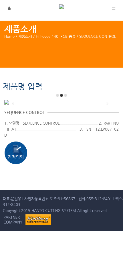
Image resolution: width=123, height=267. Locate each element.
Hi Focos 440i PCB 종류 (56, 36)
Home (9, 36)
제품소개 (25, 36)
